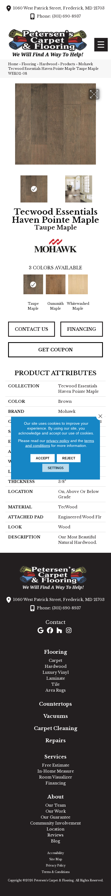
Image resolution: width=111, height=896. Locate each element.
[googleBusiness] (40, 631)
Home (13, 64)
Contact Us (31, 329)
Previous (8, 186)
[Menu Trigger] (101, 44)
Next (103, 186)
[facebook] (50, 631)
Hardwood (48, 64)
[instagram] (69, 631)
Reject (68, 458)
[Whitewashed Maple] (78, 284)
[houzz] (59, 631)
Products (67, 64)
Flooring (29, 64)
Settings (56, 468)
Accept (42, 458)
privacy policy (57, 441)
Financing (81, 329)
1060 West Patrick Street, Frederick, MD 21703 (59, 8)
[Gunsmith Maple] (55, 284)
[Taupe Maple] (33, 284)
